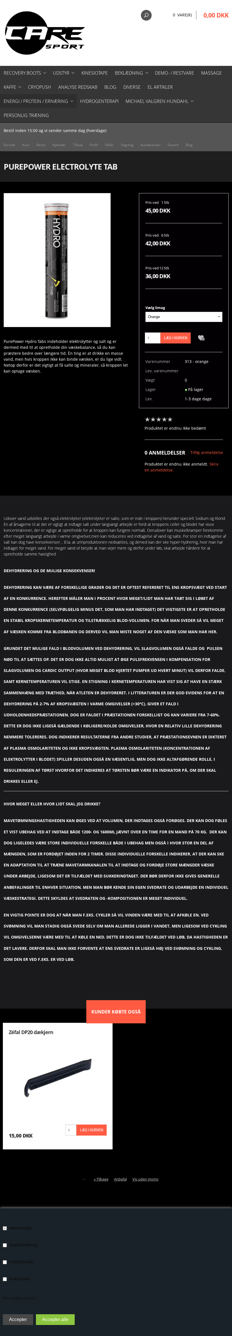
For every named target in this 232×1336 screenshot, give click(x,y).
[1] (148, 419)
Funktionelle (21, 1261)
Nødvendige (21, 1228)
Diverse (132, 87)
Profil (94, 144)
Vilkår (109, 144)
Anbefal (120, 1179)
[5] (171, 419)
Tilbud (78, 144)
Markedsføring (23, 1245)
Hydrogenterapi (99, 101)
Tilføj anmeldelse (206, 452)
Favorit (173, 144)
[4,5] (168, 419)
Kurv (25, 144)
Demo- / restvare (174, 73)
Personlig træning (26, 115)
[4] (165, 419)
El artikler (160, 87)
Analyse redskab (77, 87)
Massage (211, 73)
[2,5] (157, 419)
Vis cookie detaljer (20, 1298)
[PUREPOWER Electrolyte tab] (57, 259)
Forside (9, 144)
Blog (110, 87)
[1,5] (151, 419)
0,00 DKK (216, 15)
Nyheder (59, 144)
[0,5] (146, 419)
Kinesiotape (94, 73)
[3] (160, 419)
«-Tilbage (101, 1179)
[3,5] (163, 419)
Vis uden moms (145, 1179)
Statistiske (19, 1278)
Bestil (40, 144)
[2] (154, 419)
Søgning (127, 144)
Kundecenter (151, 144)
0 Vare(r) (182, 15)
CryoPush (39, 87)
